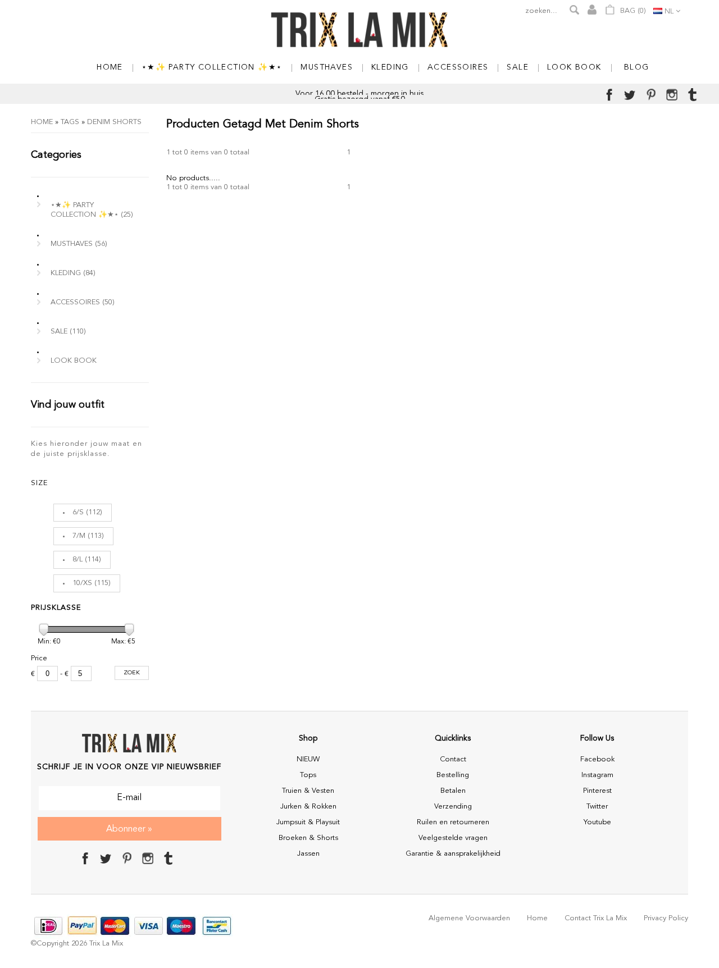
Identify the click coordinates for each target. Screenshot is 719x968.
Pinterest (597, 791)
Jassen (308, 853)
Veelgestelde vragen (453, 838)
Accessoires (83, 302)
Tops (308, 775)
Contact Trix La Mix (596, 918)
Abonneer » (129, 829)
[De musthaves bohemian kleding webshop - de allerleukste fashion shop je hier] (359, 31)
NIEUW (308, 759)
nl (669, 11)
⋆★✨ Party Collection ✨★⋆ (92, 210)
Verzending (453, 806)
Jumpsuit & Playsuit (308, 822)
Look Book (74, 360)
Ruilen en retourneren (453, 822)
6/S (78, 512)
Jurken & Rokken (308, 806)
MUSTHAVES (79, 244)
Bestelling (452, 775)
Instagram (597, 775)
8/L (77, 559)
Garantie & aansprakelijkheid (453, 853)
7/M (78, 536)
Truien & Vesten (308, 791)
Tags (70, 122)
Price (39, 658)
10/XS (82, 583)
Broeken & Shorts (308, 838)
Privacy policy (666, 918)
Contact (453, 759)
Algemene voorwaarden (469, 918)
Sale (68, 331)
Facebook (597, 759)
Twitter (597, 806)
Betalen (453, 791)
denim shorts (114, 122)
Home (42, 122)
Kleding (73, 273)
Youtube (597, 822)
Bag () (632, 11)
